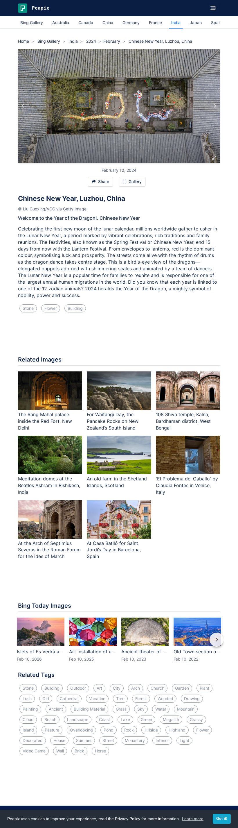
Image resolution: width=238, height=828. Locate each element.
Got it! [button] (221, 819)
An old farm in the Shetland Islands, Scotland (117, 482)
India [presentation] (176, 22)
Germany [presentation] (131, 22)
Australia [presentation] (60, 22)
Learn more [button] (192, 818)
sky (141, 709)
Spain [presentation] (216, 22)
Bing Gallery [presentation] (31, 22)
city (116, 688)
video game (34, 750)
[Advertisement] (119, 336)
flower (50, 308)
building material (89, 709)
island (28, 729)
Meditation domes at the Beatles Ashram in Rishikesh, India (49, 485)
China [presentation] (107, 22)
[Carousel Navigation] (119, 644)
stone (28, 308)
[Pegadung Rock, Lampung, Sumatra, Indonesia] (23, 106)
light (184, 740)
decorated (33, 740)
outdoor (78, 688)
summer (84, 740)
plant (204, 688)
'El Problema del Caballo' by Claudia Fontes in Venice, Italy (187, 485)
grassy (196, 719)
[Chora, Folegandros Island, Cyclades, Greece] (214, 106)
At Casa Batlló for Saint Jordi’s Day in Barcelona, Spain (114, 549)
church (157, 688)
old (45, 698)
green (146, 719)
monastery (135, 740)
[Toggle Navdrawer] (213, 8)
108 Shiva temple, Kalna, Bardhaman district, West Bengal (183, 421)
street (108, 740)
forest (141, 698)
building (75, 308)
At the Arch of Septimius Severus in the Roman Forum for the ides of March (49, 549)
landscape (77, 719)
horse (100, 750)
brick (79, 750)
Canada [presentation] (85, 22)
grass (121, 709)
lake (125, 719)
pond (108, 729)
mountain (185, 709)
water (160, 709)
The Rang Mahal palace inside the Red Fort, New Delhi (45, 421)
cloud (28, 719)
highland (177, 729)
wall (60, 750)
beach (50, 719)
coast (104, 719)
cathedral (69, 698)
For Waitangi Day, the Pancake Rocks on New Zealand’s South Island (112, 421)
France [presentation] (155, 22)
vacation (97, 698)
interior (162, 740)
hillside (151, 729)
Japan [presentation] (196, 22)
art (99, 688)
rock (129, 729)
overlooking (81, 729)
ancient (56, 709)
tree (120, 698)
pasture (52, 729)
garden (182, 688)
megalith (171, 719)
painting (30, 709)
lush (27, 698)
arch (135, 688)
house (59, 740)
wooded (165, 698)
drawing (192, 698)
